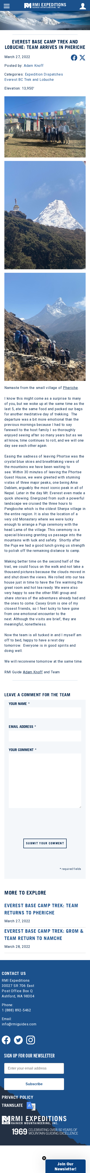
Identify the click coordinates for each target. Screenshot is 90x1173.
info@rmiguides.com (19, 1024)
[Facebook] (6, 1040)
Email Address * (22, 726)
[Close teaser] (44, 1158)
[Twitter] (18, 1040)
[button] (65, 1166)
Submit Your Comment (45, 843)
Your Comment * (23, 749)
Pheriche (70, 388)
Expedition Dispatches (44, 74)
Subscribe (34, 1084)
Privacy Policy (17, 1097)
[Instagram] (30, 1040)
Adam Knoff (33, 672)
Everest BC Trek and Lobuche (29, 80)
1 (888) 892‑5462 (16, 1010)
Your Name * (19, 703)
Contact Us (14, 973)
